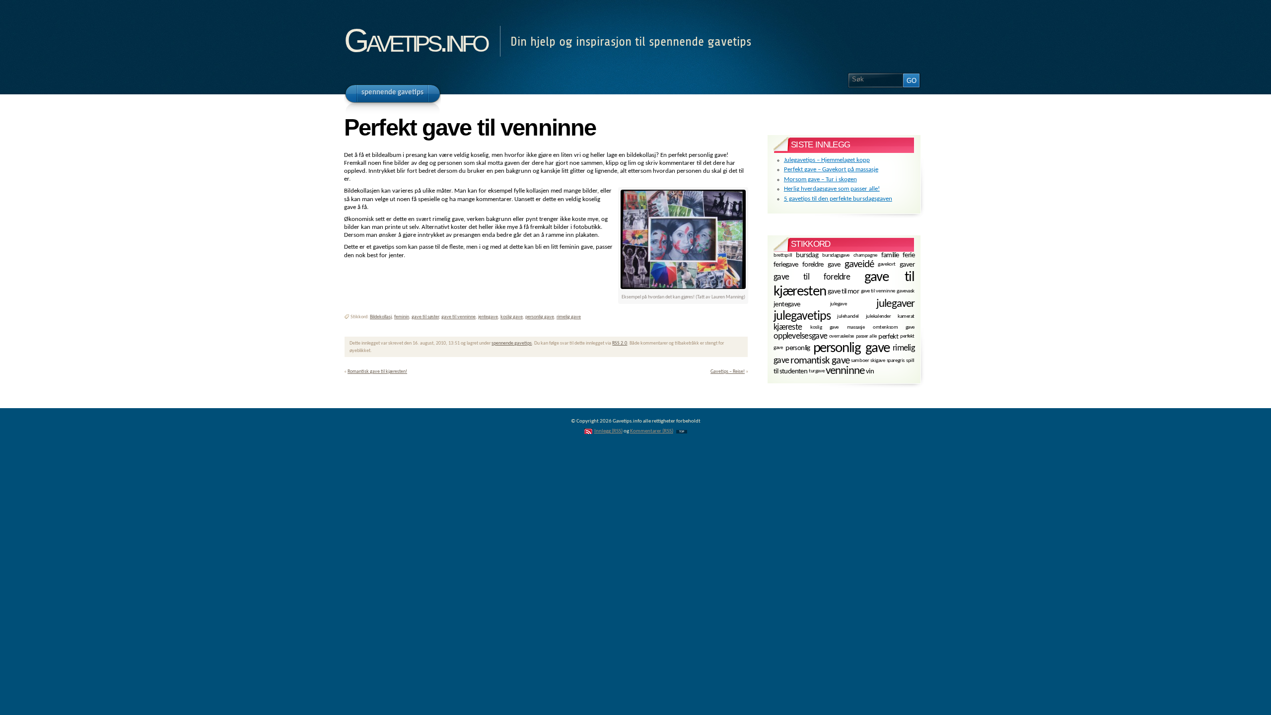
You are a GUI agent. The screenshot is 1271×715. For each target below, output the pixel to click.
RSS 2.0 (619, 343)
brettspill (783, 255)
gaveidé (859, 264)
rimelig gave (569, 317)
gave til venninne (458, 317)
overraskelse (841, 336)
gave (834, 265)
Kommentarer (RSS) (651, 431)
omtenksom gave (894, 327)
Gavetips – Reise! (727, 371)
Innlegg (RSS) (608, 431)
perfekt (888, 337)
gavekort (887, 264)
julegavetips (802, 316)
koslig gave (511, 317)
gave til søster (425, 317)
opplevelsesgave (800, 336)
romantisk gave (819, 361)
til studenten (790, 371)
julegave (838, 304)
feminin (401, 317)
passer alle (866, 336)
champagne (865, 255)
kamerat (906, 316)
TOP (681, 431)
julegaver (895, 304)
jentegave (488, 317)
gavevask (906, 291)
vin (870, 371)
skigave (877, 360)
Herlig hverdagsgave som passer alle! (832, 189)
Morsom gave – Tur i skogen (820, 179)
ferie (909, 255)
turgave (816, 371)
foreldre (813, 265)
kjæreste (788, 327)
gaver (907, 265)
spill (910, 360)
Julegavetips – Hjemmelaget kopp (827, 160)
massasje (856, 327)
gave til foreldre (812, 277)
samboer (860, 360)
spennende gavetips (512, 343)
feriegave (786, 265)
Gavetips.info (415, 40)
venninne (845, 371)
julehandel (848, 316)
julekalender (878, 316)
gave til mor (843, 291)
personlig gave (539, 317)
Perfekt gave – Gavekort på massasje (831, 169)
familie (890, 255)
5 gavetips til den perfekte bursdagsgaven (838, 199)
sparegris (896, 360)
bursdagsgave (835, 255)
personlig (797, 348)
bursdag (807, 255)
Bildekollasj (381, 317)
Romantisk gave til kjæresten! (377, 371)
